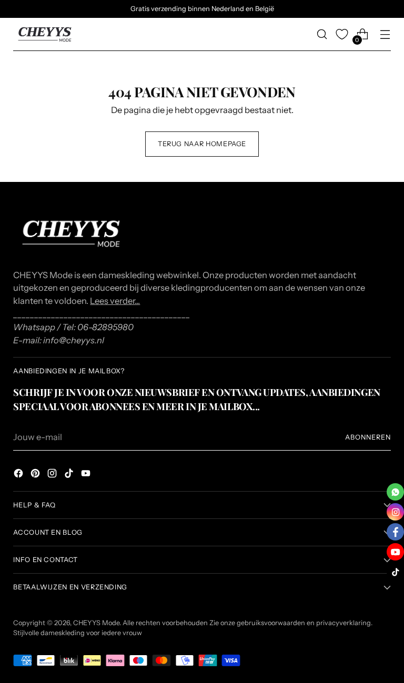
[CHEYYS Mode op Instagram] (53, 475)
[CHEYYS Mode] (44, 34)
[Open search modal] (322, 34)
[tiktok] (395, 571)
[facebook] (395, 532)
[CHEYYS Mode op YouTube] (86, 475)
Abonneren (368, 437)
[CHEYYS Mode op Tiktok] (70, 475)
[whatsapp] (395, 492)
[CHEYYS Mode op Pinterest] (36, 475)
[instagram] (395, 512)
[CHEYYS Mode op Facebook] (19, 475)
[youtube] (395, 551)
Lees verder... (115, 300)
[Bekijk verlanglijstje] (342, 34)
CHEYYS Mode (96, 623)
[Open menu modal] (385, 34)
